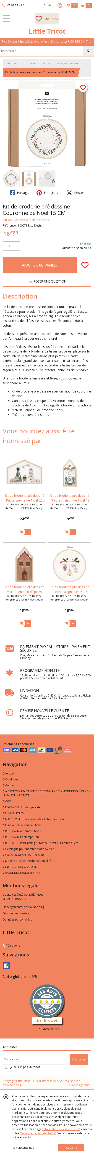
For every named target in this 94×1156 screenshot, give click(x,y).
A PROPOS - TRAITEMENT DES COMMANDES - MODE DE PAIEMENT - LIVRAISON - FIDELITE (46, 793)
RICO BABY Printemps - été (22, 837)
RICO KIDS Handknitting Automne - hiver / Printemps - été (41, 843)
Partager (23, 192)
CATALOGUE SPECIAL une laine (24, 855)
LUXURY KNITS (14, 813)
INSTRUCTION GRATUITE (21, 867)
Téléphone (12, 946)
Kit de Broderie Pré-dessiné (26, 219)
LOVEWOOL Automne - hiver (23, 825)
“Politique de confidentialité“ (38, 1133)
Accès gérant (80, 1085)
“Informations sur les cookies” (61, 1129)
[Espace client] (59, 5)
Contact (49, 5)
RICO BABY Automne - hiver (23, 831)
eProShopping (12, 1085)
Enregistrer (51, 192)
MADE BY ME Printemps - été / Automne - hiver (34, 819)
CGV (8, 801)
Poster (78, 192)
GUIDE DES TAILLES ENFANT (22, 873)
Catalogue (11, 779)
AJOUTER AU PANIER (39, 265)
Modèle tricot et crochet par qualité (28, 861)
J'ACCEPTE (71, 1148)
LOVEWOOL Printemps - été (23, 807)
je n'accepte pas (23, 1148)
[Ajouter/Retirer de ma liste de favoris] (84, 265)
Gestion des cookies (16, 913)
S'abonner (78, 1059)
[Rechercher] (88, 51)
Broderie (29, 63)
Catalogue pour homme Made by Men (29, 849)
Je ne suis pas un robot (25, 1067)
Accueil (11, 63)
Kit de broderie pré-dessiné (60, 63)
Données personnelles (17, 919)
